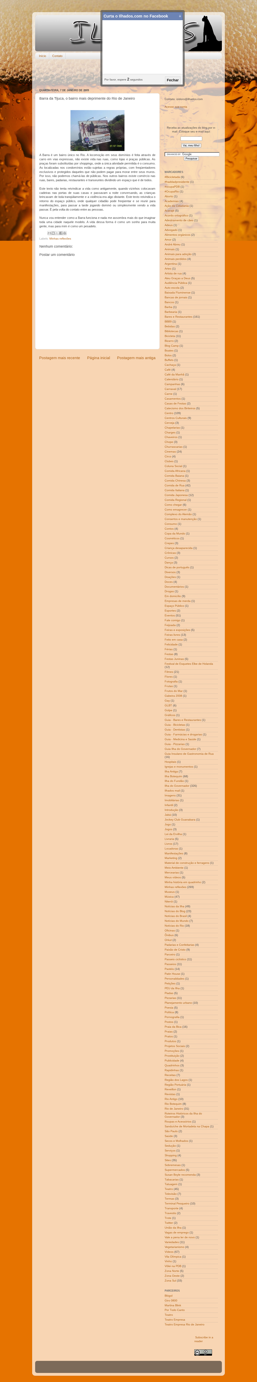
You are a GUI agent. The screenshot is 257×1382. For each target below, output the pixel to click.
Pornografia (172, 1017)
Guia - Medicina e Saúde (180, 739)
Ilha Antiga (171, 771)
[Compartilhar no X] (57, 233)
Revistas (170, 1094)
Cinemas (170, 451)
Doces (169, 581)
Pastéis (169, 969)
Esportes (170, 610)
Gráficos (170, 715)
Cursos (169, 557)
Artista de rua (173, 273)
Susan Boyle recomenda (180, 1174)
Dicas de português (177, 567)
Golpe (168, 710)
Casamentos (173, 398)
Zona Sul (170, 1280)
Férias (169, 649)
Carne (168, 393)
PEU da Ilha (172, 988)
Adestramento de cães (179, 220)
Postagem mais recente (59, 358)
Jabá (168, 814)
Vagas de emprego (177, 1232)
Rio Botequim (173, 1103)
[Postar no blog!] (53, 233)
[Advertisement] (128, 74)
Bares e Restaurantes (178, 316)
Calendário (171, 379)
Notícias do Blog (175, 911)
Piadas (169, 993)
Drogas (169, 591)
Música (169, 896)
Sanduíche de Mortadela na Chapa (187, 1126)
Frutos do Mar (174, 691)
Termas (169, 1198)
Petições (170, 983)
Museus (170, 891)
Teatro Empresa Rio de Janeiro (184, 1324)
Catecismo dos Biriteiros (180, 408)
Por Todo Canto (175, 1310)
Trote (168, 1218)
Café (168, 369)
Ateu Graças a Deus (177, 278)
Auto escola (172, 287)
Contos (169, 528)
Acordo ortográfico (176, 215)
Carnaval (170, 389)
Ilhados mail (172, 790)
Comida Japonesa (176, 495)
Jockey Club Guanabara (180, 819)
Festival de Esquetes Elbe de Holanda (189, 663)
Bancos (169, 302)
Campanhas (172, 384)
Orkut (168, 940)
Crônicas (170, 552)
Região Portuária (175, 1084)
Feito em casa (174, 639)
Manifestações (174, 853)
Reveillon (170, 1089)
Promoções (172, 1050)
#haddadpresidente (177, 181)
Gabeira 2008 (173, 695)
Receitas (170, 1075)
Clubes (169, 461)
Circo (168, 456)
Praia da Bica (173, 1026)
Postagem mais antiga (136, 358)
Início (42, 56)
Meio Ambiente (174, 867)
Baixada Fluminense (178, 292)
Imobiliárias (172, 800)
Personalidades (174, 978)
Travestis (170, 1213)
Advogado (171, 230)
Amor (168, 239)
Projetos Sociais (175, 1046)
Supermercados (175, 1169)
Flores (169, 676)
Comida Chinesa (175, 480)
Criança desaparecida (179, 548)
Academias (172, 201)
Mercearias (172, 872)
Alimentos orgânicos (177, 234)
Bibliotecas (171, 331)
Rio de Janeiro (174, 1108)
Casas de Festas (175, 403)
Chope (169, 441)
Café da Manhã (174, 374)
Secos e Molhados (176, 1140)
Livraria (169, 838)
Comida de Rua (175, 485)
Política (169, 1012)
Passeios (170, 964)
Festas (169, 654)
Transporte (171, 1208)
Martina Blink (173, 1305)
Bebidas (170, 326)
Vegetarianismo (174, 1247)
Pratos (169, 1036)
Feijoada (170, 625)
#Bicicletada (172, 177)
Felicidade (171, 644)
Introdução (171, 809)
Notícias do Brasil (176, 916)
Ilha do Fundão (174, 780)
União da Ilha (173, 1227)
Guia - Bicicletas (175, 724)
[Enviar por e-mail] (49, 233)
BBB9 (168, 321)
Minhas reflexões (60, 238)
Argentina (171, 263)
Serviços (170, 1150)
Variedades (172, 1242)
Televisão (171, 1193)
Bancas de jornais (176, 297)
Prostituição (172, 1055)
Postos (169, 1021)
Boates (169, 350)
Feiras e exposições (177, 630)
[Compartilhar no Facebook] (61, 233)
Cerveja (169, 422)
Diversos (170, 572)
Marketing (171, 858)
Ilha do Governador (177, 785)
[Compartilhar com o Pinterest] (65, 233)
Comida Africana (175, 470)
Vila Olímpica (173, 1256)
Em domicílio (173, 596)
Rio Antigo (171, 1099)
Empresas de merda (178, 601)
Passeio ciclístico (175, 959)
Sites (168, 1160)
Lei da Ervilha (173, 834)
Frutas (169, 686)
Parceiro (170, 954)
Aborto (169, 196)
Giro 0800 (171, 1300)
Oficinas (170, 930)
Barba (168, 307)
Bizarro (169, 340)
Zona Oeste (172, 1275)
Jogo (168, 824)
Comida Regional (176, 499)
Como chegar (173, 504)
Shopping (171, 1155)
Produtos (170, 1041)
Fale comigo (172, 620)
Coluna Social (173, 466)
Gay (167, 700)
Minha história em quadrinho (183, 882)
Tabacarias (172, 1179)
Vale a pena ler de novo (180, 1237)
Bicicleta (170, 336)
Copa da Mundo (175, 533)
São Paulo (171, 1131)
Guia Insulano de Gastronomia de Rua (189, 753)
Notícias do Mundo (177, 920)
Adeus (169, 225)
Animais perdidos (176, 258)
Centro (169, 413)
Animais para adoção (178, 254)
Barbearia (171, 311)
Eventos (170, 615)
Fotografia (171, 681)
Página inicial (98, 358)
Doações (170, 577)
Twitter (169, 1222)
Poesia (169, 1007)
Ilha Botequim (173, 776)
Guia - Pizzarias (175, 744)
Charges (170, 432)
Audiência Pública (176, 282)
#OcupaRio (172, 191)
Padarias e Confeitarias (179, 944)
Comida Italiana (175, 490)
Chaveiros (171, 437)
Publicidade (172, 1060)
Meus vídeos (173, 877)
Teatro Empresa (175, 1319)
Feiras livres (172, 634)
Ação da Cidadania (177, 205)
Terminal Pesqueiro (177, 1203)
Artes (168, 268)
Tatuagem (171, 1184)
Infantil (169, 805)
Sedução (170, 1145)
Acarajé (169, 210)
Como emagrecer (176, 509)
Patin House (172, 973)
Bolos (168, 355)
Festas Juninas (174, 659)
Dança (169, 562)
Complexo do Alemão (178, 514)
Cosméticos (172, 538)
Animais (170, 249)
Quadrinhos (172, 1065)
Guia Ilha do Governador (180, 748)
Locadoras (171, 848)
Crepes (169, 543)
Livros (168, 843)
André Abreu (173, 244)
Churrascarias (174, 446)
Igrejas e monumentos (179, 766)
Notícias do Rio (174, 925)
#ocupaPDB (172, 186)
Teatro (169, 1189)
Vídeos (169, 1251)
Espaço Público (174, 605)
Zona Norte (172, 1270)
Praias (169, 1031)
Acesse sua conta (176, 106)
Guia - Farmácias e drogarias (183, 734)
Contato (57, 56)
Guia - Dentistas (175, 729)
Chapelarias (172, 427)
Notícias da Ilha (174, 906)
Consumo (171, 523)
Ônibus (169, 935)
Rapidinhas (172, 1070)
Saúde (169, 1136)
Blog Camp (172, 345)
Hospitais (170, 761)
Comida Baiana (174, 475)
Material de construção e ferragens (187, 862)
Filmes (169, 671)
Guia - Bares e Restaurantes (183, 719)
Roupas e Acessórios (178, 1121)
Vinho (168, 1261)
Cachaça (170, 364)
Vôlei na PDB (173, 1266)
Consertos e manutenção (181, 519)
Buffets (169, 360)
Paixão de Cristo (175, 949)
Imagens (170, 795)
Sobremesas (173, 1165)
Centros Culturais (176, 418)
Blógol (168, 1295)
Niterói (169, 901)
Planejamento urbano (178, 1002)
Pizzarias (170, 998)
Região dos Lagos (176, 1079)
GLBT (168, 705)
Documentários (174, 586)
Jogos (168, 829)
